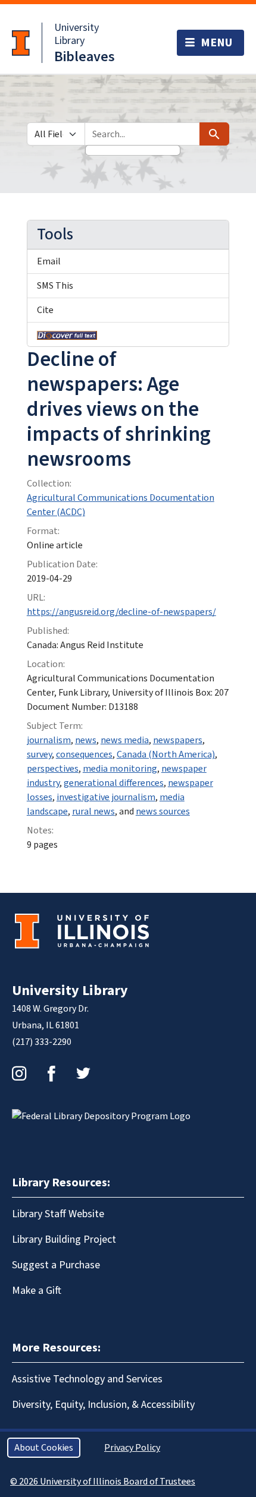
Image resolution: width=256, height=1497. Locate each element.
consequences (84, 754)
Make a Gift (36, 1290)
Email (49, 261)
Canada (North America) (166, 754)
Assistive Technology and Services (87, 1379)
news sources (163, 811)
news (85, 740)
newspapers (177, 740)
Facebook (51, 1073)
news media (125, 740)
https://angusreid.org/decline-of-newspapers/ (121, 611)
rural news (93, 811)
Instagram (19, 1073)
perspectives (53, 768)
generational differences (114, 782)
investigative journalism (106, 797)
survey (39, 754)
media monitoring (120, 768)
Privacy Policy (132, 1447)
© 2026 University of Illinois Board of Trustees (102, 1481)
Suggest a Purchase (56, 1265)
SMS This (55, 285)
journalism (49, 740)
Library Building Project (64, 1239)
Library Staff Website (58, 1214)
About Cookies (43, 1447)
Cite (45, 310)
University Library (76, 34)
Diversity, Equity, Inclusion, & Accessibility (103, 1404)
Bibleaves (84, 56)
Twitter (83, 1073)
